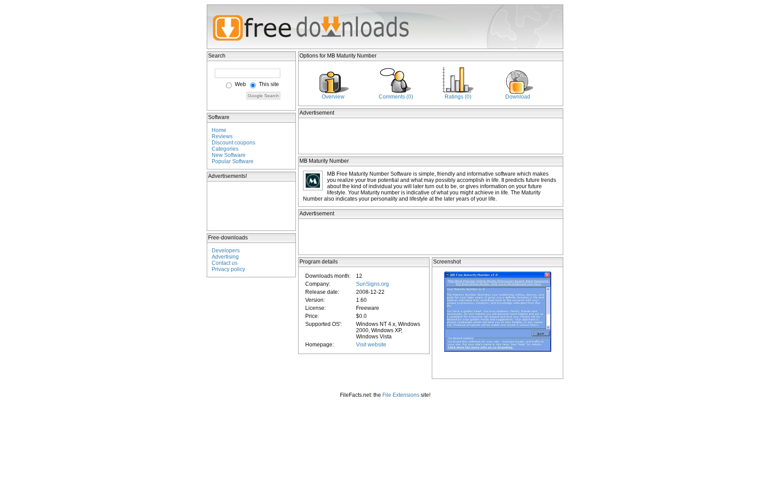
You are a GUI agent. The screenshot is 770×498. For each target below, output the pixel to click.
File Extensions (400, 395)
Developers (226, 250)
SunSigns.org (372, 284)
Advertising (225, 257)
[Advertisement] (252, 206)
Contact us (225, 263)
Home (219, 130)
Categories (225, 149)
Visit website (371, 345)
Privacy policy (228, 269)
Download (517, 97)
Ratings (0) (458, 97)
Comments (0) (396, 97)
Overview (333, 97)
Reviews (222, 136)
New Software (229, 155)
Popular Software (233, 161)
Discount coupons (233, 143)
